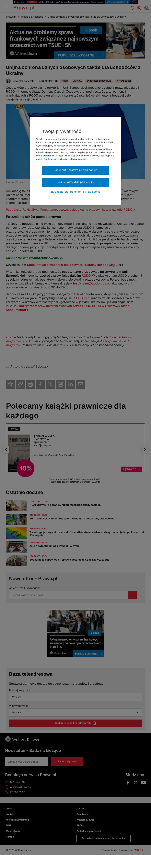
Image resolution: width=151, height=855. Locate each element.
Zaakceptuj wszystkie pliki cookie (75, 170)
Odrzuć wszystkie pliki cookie (75, 182)
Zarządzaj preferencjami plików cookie (75, 191)
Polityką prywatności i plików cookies (65, 159)
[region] (75, 161)
